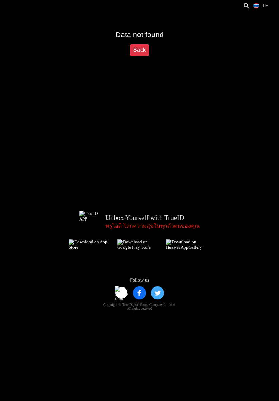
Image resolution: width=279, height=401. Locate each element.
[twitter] (157, 293)
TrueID (19, 5)
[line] (121, 293)
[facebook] (139, 293)
